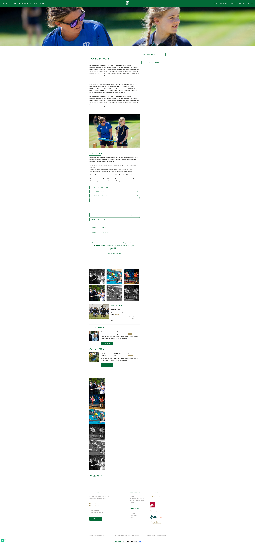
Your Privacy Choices (131, 541)
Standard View (126, 535)
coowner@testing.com (130, 355)
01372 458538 (95, 510)
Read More (107, 343)
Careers (132, 496)
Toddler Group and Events (137, 500)
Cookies (132, 517)
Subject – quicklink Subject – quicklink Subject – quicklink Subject (113, 215)
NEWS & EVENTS (34, 3)
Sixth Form (233, 3)
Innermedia (163, 535)
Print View (118, 535)
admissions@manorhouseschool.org (101, 505)
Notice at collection (119, 541)
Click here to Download (99, 227)
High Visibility (135, 535)
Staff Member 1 (118, 305)
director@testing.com (117, 314)
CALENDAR (13, 3)
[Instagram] (150, 496)
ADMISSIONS (242, 3)
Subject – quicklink (149, 54)
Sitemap (132, 513)
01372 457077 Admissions (98, 512)
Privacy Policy (133, 515)
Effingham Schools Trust (221, 3)
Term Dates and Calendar (137, 498)
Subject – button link (98, 219)
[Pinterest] (157, 496)
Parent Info (5, 3)
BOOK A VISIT (95, 518)
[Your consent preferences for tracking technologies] (5, 540)
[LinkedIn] (159, 496)
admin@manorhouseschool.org (99, 503)
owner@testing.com (130, 334)
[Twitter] (152, 496)
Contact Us (43, 3)
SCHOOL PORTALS (23, 3)
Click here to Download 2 (100, 232)
